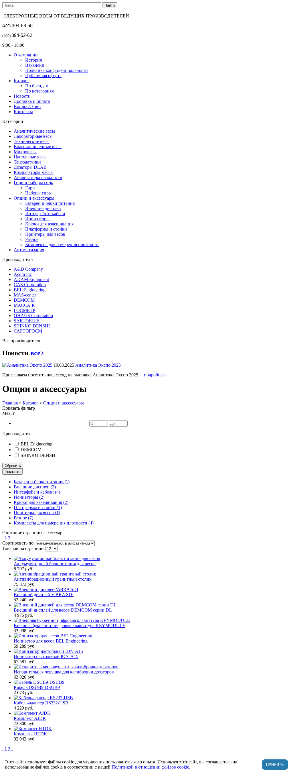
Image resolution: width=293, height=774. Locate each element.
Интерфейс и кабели (45, 213)
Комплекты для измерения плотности (62, 244)
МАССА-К (24, 305)
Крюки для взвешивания (49, 223)
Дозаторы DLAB (30, 167)
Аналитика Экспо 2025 (98, 365)
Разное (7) (23, 517)
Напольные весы (30, 156)
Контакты (23, 111)
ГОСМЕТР (24, 310)
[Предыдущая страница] (2, 537)
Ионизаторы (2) (29, 497)
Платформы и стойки (46, 229)
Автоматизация (29, 249)
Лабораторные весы (33, 136)
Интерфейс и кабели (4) (37, 492)
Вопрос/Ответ (27, 106)
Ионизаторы (37, 218)
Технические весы (32, 141)
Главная (10, 402)
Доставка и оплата (32, 101)
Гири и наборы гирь (33, 182)
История (33, 60)
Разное (31, 239)
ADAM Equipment (31, 279)
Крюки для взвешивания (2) (41, 502)
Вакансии (34, 65)
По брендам (36, 85)
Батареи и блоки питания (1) (42, 481)
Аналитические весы (34, 131)
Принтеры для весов (45, 234)
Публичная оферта (43, 75)
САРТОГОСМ (28, 331)
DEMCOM (24, 300)
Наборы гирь (38, 192)
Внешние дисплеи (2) (35, 486)
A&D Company (28, 269)
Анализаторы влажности (38, 177)
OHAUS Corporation (33, 315)
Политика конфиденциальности (56, 70)
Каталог (21, 80)
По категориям (39, 91)
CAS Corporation (30, 284)
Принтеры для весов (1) (37, 512)
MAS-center (25, 294)
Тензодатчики (27, 162)
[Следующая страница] (12, 537)
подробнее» (155, 374)
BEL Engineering (29, 289)
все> (37, 353)
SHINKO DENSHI (32, 325)
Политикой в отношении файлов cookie (150, 767)
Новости (22, 96)
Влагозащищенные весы (38, 146)
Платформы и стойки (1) (38, 507)
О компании (26, 54)
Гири (30, 187)
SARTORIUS (26, 320)
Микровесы (25, 151)
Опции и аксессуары (34, 198)
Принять (275, 765)
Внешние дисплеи (43, 208)
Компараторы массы (34, 172)
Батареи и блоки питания (50, 203)
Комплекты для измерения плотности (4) (54, 522)
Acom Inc (23, 274)
